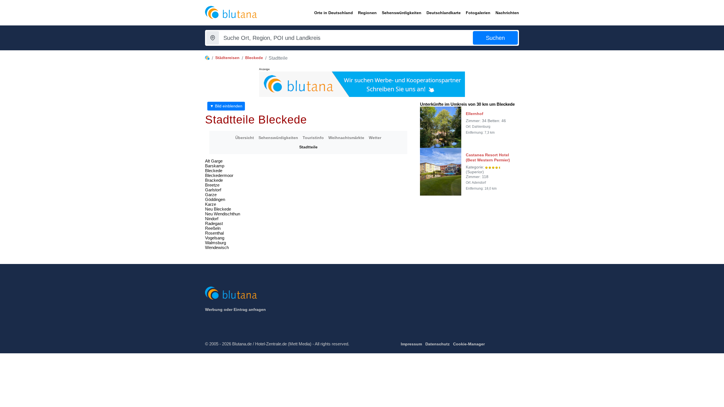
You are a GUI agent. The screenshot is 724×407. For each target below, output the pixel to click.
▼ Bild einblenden (226, 106)
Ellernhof (474, 113)
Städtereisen (227, 57)
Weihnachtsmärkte (346, 137)
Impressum (411, 344)
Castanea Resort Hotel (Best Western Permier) (488, 157)
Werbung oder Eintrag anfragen (235, 309)
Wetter (375, 137)
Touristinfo (313, 137)
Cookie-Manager (469, 344)
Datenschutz (437, 344)
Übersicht (244, 137)
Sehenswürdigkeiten (278, 137)
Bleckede (254, 57)
